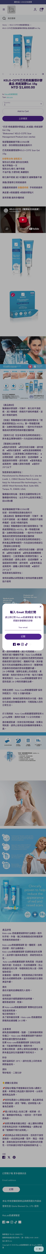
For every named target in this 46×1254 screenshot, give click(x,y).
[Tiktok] (26, 644)
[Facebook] (14, 644)
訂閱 (23, 636)
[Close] (40, 606)
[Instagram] (22, 644)
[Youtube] (18, 644)
